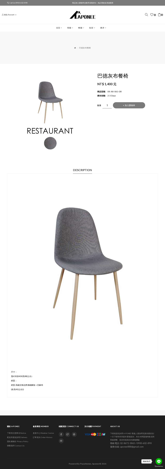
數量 (99, 105)
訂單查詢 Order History (42, 437)
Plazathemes (85, 464)
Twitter (67, 434)
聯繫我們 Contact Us (16, 446)
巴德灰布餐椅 (85, 48)
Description (82, 170)
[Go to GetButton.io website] (159, 466)
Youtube (61, 440)
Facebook (61, 434)
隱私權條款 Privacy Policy (17, 441)
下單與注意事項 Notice (16, 433)
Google (74, 434)
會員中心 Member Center (43, 433)
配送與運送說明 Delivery (17, 437)
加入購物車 (130, 105)
